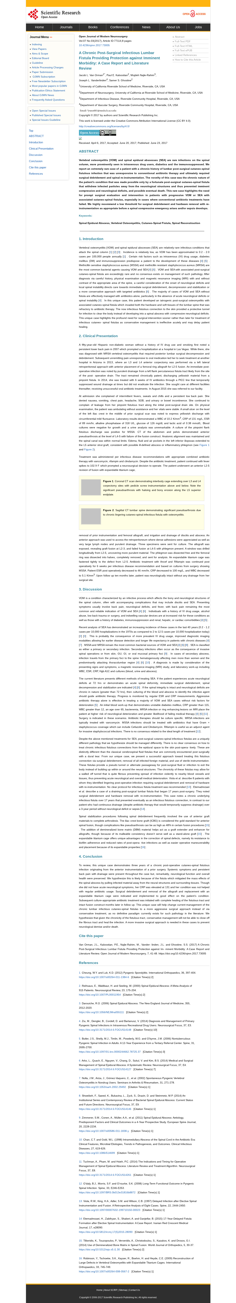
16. (81, 1258)
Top (31, 130)
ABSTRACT (36, 136)
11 (205, 713)
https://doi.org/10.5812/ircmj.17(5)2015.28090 (106, 1231)
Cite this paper (37, 167)
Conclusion (35, 161)
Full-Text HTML (183, 45)
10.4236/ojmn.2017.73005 (94, 45)
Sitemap (123, 1290)
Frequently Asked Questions (47, 99)
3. (80, 1003)
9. (80, 1117)
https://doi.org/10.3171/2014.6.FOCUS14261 (105, 1174)
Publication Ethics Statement (47, 90)
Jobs (198, 27)
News (146, 27)
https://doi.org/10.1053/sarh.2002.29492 (102, 1086)
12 (198, 731)
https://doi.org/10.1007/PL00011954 (100, 994)
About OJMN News (42, 95)
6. (80, 1060)
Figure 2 (89, 449)
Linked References (185, 55)
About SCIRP (110, 1290)
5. (80, 1038)
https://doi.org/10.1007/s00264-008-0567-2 (104, 1271)
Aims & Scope (39, 53)
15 (207, 825)
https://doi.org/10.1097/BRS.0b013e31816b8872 (107, 1192)
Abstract (178, 36)
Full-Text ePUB (182, 50)
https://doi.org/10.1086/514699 (97, 1152)
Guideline (36, 62)
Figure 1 (204, 445)
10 (147, 662)
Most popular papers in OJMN (48, 85)
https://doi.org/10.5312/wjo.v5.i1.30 (99, 1249)
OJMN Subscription (42, 76)
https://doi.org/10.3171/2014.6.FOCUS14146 (105, 1108)
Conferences (119, 27)
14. (81, 1218)
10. (81, 1139)
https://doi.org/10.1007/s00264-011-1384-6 (104, 977)
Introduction (36, 142)
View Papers (38, 48)
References (36, 173)
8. (80, 1095)
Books (93, 27)
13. (81, 1201)
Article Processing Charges (46, 67)
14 (142, 808)
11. (80, 1161)
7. (80, 1078)
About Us (173, 27)
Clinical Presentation (41, 148)
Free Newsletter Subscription (48, 81)
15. (81, 1240)
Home (39, 27)
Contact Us (134, 1290)
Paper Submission (41, 72)
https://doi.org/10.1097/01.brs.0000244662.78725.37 (110, 1051)
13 (188, 786)
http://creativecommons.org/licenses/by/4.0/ (104, 126)
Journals (66, 27)
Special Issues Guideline (45, 119)
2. (80, 985)
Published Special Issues (45, 115)
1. (80, 972)
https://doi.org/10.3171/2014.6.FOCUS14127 (105, 1069)
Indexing (36, 44)
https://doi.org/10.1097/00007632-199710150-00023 (109, 1209)
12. (81, 1183)
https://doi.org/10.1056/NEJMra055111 (101, 1012)
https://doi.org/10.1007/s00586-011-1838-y (104, 1130)
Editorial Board (39, 58)
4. (80, 1021)
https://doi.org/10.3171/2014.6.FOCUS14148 (105, 1029)
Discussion (35, 154)
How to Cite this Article (187, 59)
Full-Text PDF (182, 41)
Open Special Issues (43, 110)
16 (143, 847)
